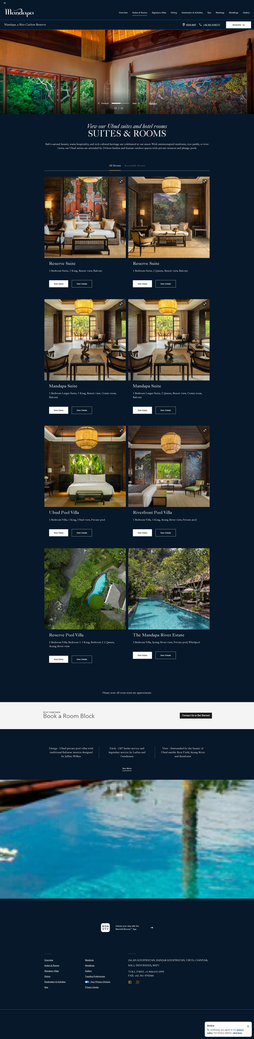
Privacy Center (92, 987)
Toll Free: (146, 972)
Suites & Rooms (139, 12)
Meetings (220, 12)
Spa (209, 12)
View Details (82, 284)
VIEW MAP (191, 25)
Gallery (246, 12)
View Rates (58, 284)
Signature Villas (159, 12)
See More (127, 768)
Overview (123, 12)
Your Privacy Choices (99, 982)
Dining (174, 12)
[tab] (115, 166)
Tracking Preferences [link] (95, 976)
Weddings (233, 12)
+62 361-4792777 (211, 25)
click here (237, 1033)
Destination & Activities (192, 12)
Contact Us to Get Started (196, 715)
